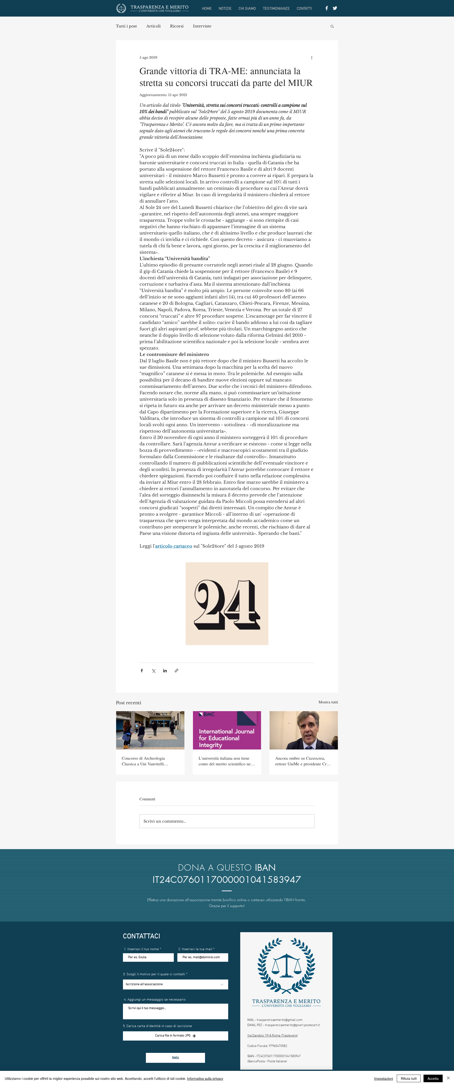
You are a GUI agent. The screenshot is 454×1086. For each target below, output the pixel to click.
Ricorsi (176, 26)
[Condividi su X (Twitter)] (153, 670)
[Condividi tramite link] (176, 670)
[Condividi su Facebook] (142, 670)
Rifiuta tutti (409, 1078)
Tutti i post (126, 26)
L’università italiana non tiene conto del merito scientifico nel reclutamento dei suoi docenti (225, 761)
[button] (332, 26)
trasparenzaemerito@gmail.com (279, 1020)
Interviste (202, 26)
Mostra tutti (328, 702)
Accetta (433, 1078)
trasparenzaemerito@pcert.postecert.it (292, 1025)
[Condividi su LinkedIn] (165, 670)
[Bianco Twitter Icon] (335, 8)
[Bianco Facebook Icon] (327, 8)
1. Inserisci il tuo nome (141, 949)
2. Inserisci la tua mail (195, 949)
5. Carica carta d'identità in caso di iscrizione (157, 1026)
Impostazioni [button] (383, 1078)
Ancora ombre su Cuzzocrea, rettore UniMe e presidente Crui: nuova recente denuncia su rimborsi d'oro (303, 761)
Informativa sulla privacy (205, 1078)
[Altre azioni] (311, 57)
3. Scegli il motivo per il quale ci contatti (154, 974)
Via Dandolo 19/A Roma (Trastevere (272, 1036)
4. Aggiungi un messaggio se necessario (155, 1000)
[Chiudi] (448, 1078)
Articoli (153, 26)
